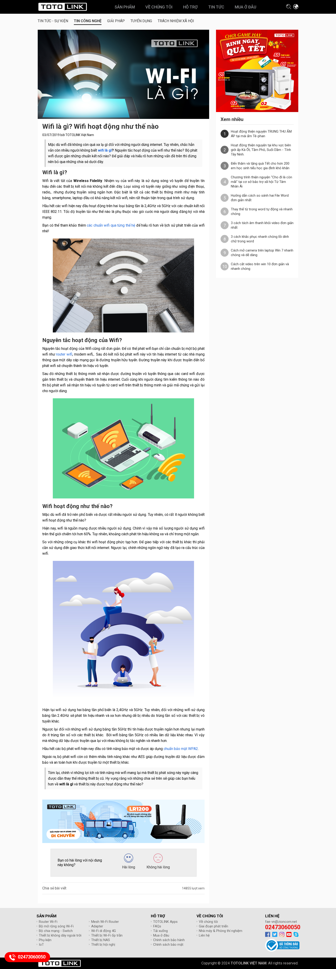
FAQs (157, 926)
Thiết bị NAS (100, 940)
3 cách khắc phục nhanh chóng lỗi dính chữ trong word (260, 239)
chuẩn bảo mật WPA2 (181, 749)
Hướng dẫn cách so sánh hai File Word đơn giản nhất (260, 197)
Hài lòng (128, 867)
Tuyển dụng (141, 21)
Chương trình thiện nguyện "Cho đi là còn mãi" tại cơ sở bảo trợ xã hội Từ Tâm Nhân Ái (261, 181)
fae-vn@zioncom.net (281, 922)
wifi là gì (105, 150)
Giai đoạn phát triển (213, 926)
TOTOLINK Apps (165, 922)
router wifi (64, 354)
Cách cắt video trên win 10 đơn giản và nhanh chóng (260, 266)
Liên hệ (204, 935)
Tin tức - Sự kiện (53, 21)
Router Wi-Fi (48, 922)
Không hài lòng (158, 867)
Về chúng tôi (208, 922)
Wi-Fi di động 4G (103, 931)
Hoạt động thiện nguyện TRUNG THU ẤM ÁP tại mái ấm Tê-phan (261, 133)
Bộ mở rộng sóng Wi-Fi (56, 926)
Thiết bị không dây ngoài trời (60, 935)
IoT (41, 944)
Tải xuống (160, 931)
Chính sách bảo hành (169, 940)
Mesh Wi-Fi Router (105, 922)
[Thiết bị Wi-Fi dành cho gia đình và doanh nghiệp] (62, 7)
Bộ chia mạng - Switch (56, 931)
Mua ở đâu (161, 935)
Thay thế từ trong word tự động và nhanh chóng (262, 211)
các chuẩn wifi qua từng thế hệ (111, 225)
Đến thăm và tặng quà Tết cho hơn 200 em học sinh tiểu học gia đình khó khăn (260, 165)
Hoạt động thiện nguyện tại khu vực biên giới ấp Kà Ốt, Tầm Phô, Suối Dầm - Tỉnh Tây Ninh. (261, 149)
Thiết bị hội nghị (103, 944)
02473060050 (282, 927)
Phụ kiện (45, 940)
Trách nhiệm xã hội (176, 21)
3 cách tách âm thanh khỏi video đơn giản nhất (262, 225)
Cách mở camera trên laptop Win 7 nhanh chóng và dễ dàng (262, 252)
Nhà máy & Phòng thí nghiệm (220, 931)
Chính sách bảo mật (168, 944)
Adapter (97, 926)
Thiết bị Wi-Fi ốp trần (107, 935)
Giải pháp (116, 21)
